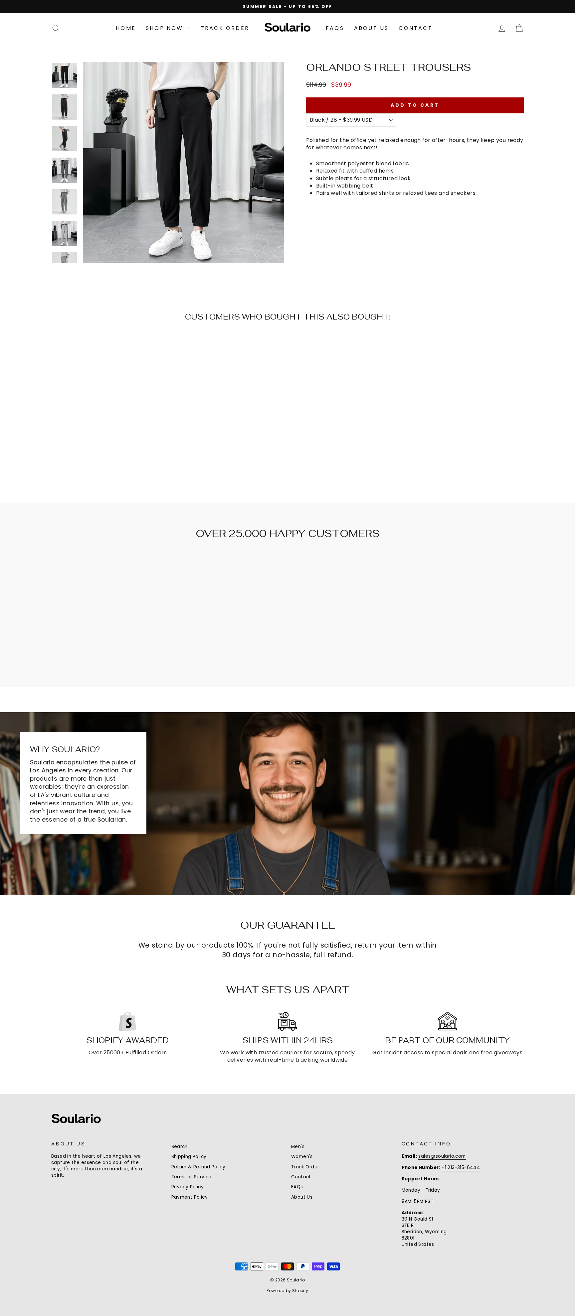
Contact (415, 28)
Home (126, 28)
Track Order (225, 28)
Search (179, 1146)
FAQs (335, 28)
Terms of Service (191, 1177)
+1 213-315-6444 (461, 1167)
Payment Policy (189, 1197)
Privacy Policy (187, 1187)
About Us (371, 28)
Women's (302, 1156)
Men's (297, 1146)
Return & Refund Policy (198, 1167)
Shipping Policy (189, 1156)
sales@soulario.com (442, 1156)
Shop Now (166, 28)
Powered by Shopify (287, 1290)
